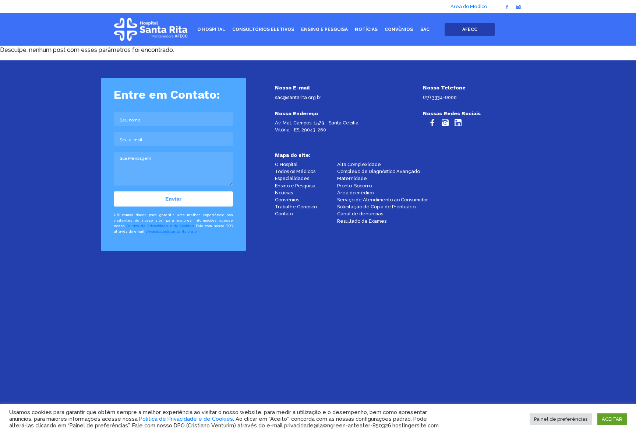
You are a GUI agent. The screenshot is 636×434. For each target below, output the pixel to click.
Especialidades (292, 178)
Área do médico (355, 192)
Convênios (287, 199)
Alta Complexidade (359, 164)
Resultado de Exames (361, 221)
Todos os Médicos (295, 171)
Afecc (469, 29)
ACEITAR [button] (612, 419)
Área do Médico (469, 6)
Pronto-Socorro (354, 185)
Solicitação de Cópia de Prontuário (376, 206)
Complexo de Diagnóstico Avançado (378, 171)
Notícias (284, 192)
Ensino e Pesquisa (295, 185)
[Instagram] (518, 6)
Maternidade (352, 178)
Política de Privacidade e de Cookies (160, 226)
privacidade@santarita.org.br (171, 231)
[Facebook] (507, 6)
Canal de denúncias (360, 213)
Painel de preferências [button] (560, 419)
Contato (284, 213)
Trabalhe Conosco (296, 206)
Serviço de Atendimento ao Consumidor (382, 199)
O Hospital (286, 164)
